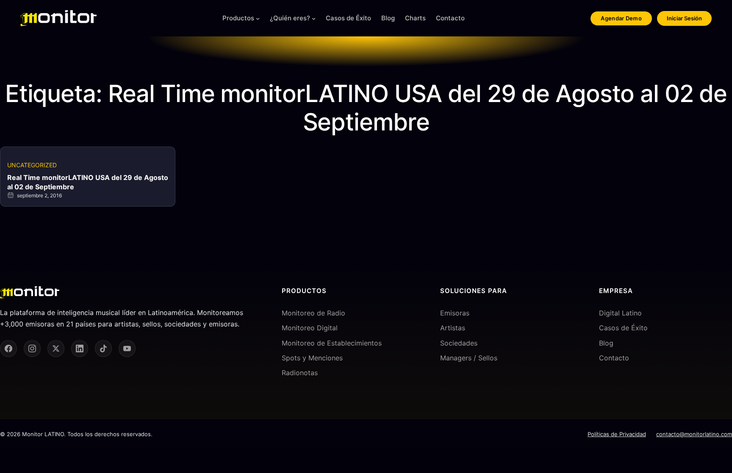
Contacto (614, 358)
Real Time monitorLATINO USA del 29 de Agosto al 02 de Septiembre (87, 182)
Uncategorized (32, 165)
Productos (238, 18)
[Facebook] (8, 348)
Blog (606, 343)
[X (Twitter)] (55, 348)
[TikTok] (103, 348)
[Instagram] (32, 348)
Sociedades (458, 343)
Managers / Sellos (468, 358)
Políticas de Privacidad (617, 434)
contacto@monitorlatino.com (694, 434)
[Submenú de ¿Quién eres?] (314, 18)
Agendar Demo (621, 18)
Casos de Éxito (623, 328)
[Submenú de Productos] (258, 18)
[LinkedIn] (79, 348)
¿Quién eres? (290, 18)
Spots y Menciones (312, 358)
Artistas (452, 328)
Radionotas (300, 372)
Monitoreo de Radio (313, 313)
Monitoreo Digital (310, 328)
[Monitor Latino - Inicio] (58, 18)
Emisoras (454, 313)
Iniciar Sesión (684, 18)
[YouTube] (127, 348)
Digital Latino (620, 313)
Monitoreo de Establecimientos (332, 343)
